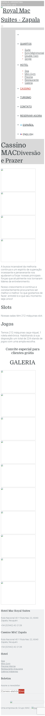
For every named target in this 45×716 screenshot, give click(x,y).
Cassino (25, 88)
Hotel (24, 64)
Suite (27, 49)
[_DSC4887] (18, 392)
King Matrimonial (34, 52)
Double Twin (31, 55)
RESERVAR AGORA (31, 115)
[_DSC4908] (18, 462)
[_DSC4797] (18, 214)
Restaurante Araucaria (12, 669)
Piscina (29, 76)
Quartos (26, 43)
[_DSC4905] (18, 190)
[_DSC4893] (18, 415)
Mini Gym (30, 73)
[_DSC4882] (18, 603)
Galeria (29, 82)
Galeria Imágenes (9, 671)
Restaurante (32, 79)
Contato (26, 106)
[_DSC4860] (18, 237)
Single (28, 58)
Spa (27, 70)
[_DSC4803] (18, 509)
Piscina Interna (8, 666)
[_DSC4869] (18, 580)
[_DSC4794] (18, 486)
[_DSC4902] (18, 439)
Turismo (25, 97)
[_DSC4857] (18, 556)
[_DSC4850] (18, 533)
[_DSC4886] (18, 261)
